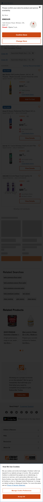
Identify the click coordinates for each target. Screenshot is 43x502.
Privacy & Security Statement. (16, 485)
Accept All (21, 497)
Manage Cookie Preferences (21, 490)
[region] (21, 483)
